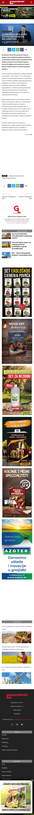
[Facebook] (9, 49)
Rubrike (10, 22)
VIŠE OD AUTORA (22, 231)
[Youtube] (22, 724)
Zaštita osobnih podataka (9, 750)
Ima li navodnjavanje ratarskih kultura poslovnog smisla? (22, 236)
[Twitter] (13, 49)
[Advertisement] (17, 155)
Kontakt (4, 735)
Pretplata (4, 768)
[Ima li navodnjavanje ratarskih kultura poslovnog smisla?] (6, 236)
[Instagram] (17, 724)
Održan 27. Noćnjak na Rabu (25, 197)
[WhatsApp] (17, 49)
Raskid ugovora (6, 775)
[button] (31, 2)
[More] (26, 49)
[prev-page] (3, 262)
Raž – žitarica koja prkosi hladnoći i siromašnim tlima (16, 668)
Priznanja (5, 746)
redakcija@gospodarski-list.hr (23, 719)
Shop (3, 764)
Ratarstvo (16, 22)
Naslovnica (3, 22)
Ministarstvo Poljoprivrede (12, 42)
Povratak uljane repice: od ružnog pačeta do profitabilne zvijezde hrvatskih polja (15, 648)
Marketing (5, 742)
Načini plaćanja (6, 779)
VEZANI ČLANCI (11, 231)
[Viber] (22, 49)
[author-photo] (17, 214)
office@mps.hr (23, 223)
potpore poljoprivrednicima (9, 178)
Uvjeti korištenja (7, 771)
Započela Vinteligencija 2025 (9, 197)
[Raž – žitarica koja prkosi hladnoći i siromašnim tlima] (6, 255)
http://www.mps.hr (11, 223)
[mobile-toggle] (3, 2)
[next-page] (6, 262)
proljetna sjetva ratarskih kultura (16, 176)
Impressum (5, 738)
